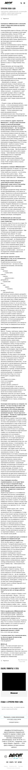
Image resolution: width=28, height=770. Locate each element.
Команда (6, 766)
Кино (7, 762)
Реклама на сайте (13, 766)
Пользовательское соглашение (13, 768)
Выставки (20, 762)
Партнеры (20, 766)
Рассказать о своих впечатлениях (14, 717)
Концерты (11, 762)
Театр (16, 762)
